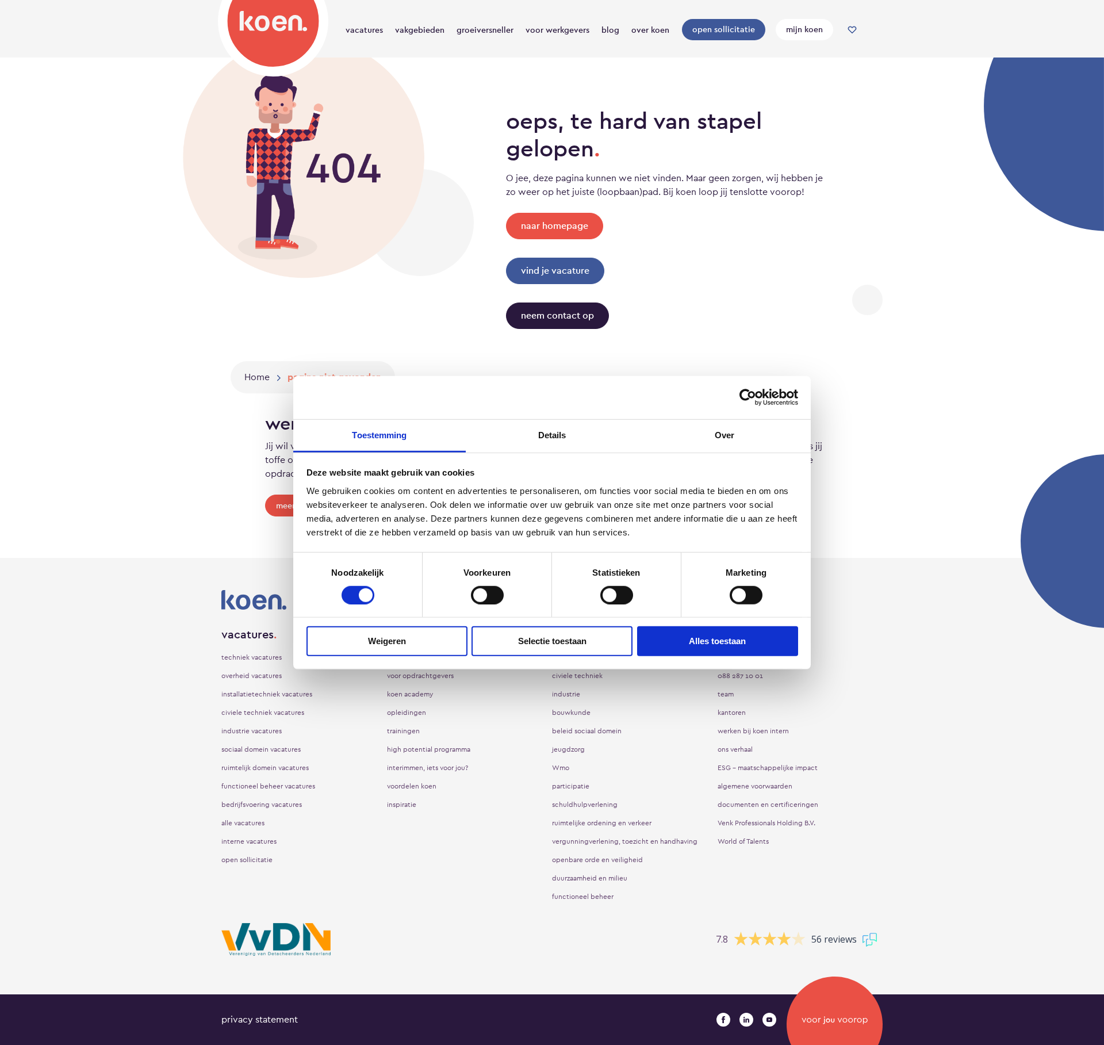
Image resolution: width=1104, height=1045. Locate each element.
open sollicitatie (723, 29)
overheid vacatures (251, 675)
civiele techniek (577, 675)
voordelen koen (411, 786)
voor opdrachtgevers (420, 675)
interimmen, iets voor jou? (427, 767)
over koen (650, 30)
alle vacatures (242, 823)
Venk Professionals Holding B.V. (766, 823)
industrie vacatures (251, 731)
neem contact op (557, 315)
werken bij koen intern (753, 731)
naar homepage (554, 226)
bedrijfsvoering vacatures (261, 804)
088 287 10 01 (740, 675)
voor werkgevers (557, 30)
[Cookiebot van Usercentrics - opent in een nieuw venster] (747, 397)
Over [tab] (724, 434)
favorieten (852, 30)
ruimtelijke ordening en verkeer (601, 823)
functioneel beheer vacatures (268, 786)
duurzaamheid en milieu (589, 878)
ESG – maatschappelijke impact (768, 767)
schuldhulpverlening (585, 804)
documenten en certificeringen (768, 804)
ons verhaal (735, 749)
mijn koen (804, 29)
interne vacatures (249, 841)
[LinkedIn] (746, 1020)
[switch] (487, 595)
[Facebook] (723, 1020)
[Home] (273, 36)
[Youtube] (769, 1020)
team (726, 694)
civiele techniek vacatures (262, 712)
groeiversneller (485, 30)
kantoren (732, 712)
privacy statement (259, 1019)
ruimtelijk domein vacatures (265, 767)
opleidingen (406, 712)
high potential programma (428, 749)
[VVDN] (276, 939)
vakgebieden (419, 30)
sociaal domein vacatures (261, 749)
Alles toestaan (717, 641)
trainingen (403, 731)
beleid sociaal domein (587, 731)
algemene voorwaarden (755, 786)
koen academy (410, 694)
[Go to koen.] (257, 377)
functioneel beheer (583, 896)
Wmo (560, 767)
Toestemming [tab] (379, 434)
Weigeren (387, 641)
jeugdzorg (568, 749)
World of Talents (743, 841)
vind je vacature (555, 271)
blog (610, 30)
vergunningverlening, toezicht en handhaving (624, 841)
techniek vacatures (251, 657)
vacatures (364, 30)
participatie (570, 786)
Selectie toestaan (552, 641)
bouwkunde (571, 712)
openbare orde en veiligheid (597, 859)
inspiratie (401, 804)
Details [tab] (552, 434)
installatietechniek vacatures (266, 694)
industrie (566, 694)
